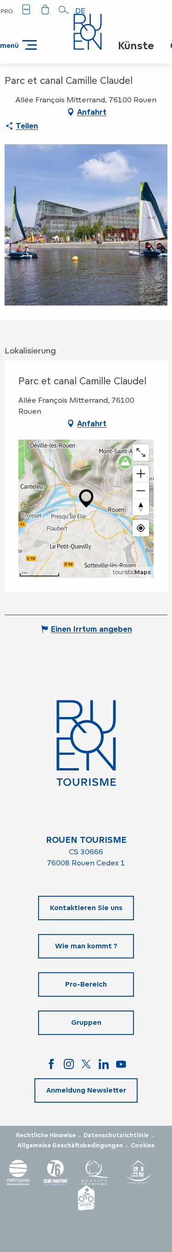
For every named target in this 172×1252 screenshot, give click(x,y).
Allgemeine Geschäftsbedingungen (70, 1145)
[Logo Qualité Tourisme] (95, 1172)
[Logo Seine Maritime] (55, 1172)
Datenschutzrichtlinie (116, 1135)
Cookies (143, 1145)
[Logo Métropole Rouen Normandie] (18, 1172)
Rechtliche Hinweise (46, 1135)
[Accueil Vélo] (86, 1198)
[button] (64, 10)
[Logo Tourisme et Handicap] (137, 1172)
